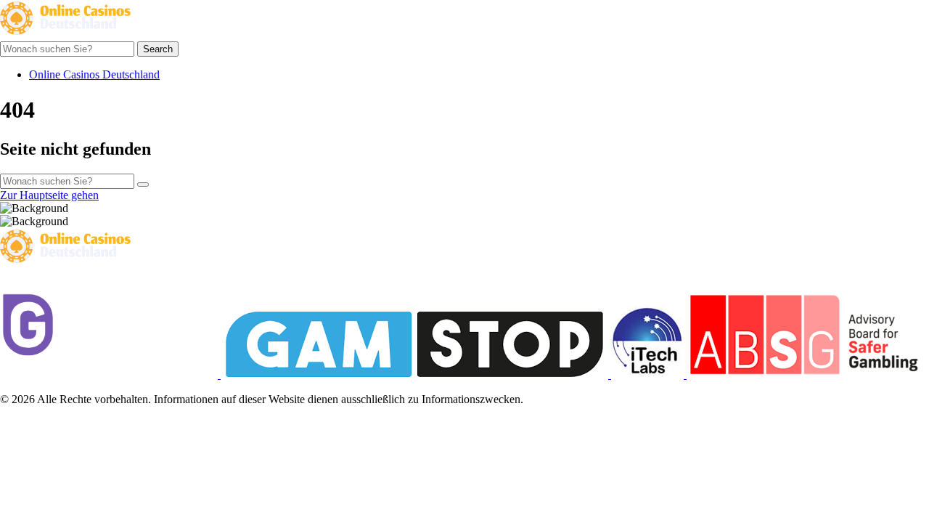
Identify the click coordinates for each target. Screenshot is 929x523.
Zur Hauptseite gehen (49, 195)
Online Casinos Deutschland (94, 74)
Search (158, 49)
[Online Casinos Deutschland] (65, 34)
